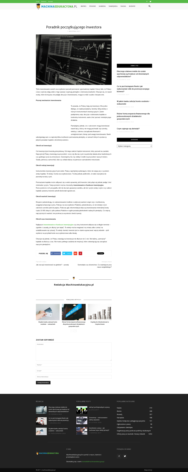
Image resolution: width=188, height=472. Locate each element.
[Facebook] (147, 1)
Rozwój (132, 6)
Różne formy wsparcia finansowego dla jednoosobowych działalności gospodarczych (73, 324)
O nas (37, 1)
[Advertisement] (94, 17)
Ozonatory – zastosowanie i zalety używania (98, 418)
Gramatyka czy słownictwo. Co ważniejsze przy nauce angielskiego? (95, 266)
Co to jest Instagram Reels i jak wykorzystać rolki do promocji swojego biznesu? (133, 89)
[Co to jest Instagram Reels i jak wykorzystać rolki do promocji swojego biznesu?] (41, 421)
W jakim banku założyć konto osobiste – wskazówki (58, 429)
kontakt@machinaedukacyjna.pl (93, 461)
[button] (149, 6)
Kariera (102, 6)
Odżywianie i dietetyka (125, 427)
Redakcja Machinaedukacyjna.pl (74, 284)
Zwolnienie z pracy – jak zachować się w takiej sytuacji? (99, 429)
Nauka (123, 6)
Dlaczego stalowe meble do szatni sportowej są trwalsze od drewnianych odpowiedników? (133, 74)
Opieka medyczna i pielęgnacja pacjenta (131, 421)
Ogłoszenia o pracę (124, 424)
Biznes (83, 6)
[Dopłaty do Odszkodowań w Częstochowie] (100, 312)
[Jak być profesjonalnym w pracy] (81, 410)
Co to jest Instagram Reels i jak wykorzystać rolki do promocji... (59, 419)
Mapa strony (148, 470)
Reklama (43, 1)
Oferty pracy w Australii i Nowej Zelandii (131, 434)
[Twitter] (150, 1)
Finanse (92, 6)
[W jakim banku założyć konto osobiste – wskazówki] (48, 312)
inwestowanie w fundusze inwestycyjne (58, 225)
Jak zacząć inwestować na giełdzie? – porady (52, 265)
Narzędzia (113, 6)
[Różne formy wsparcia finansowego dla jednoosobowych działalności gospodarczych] (74, 312)
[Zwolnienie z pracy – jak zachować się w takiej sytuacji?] (81, 431)
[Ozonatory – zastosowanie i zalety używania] (81, 420)
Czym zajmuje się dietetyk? (128, 129)
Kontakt (50, 1)
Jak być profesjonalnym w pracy (99, 407)
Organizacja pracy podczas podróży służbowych (134, 431)
